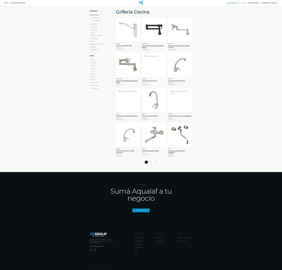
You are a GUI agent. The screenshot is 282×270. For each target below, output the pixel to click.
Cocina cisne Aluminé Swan (127, 116)
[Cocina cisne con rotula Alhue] (180, 100)
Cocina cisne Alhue (149, 81)
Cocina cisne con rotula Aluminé (125, 152)
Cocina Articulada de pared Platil (126, 82)
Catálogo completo (139, 238)
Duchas (136, 250)
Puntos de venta (160, 241)
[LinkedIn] (94, 249)
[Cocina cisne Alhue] (154, 65)
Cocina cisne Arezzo (149, 116)
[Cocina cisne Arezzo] (154, 100)
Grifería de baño (138, 247)
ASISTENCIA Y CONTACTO (269, 3)
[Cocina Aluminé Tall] (128, 30)
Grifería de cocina (138, 244)
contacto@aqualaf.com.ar (97, 246)
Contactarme (141, 210)
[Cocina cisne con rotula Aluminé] (128, 135)
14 (156, 162)
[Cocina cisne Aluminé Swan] (128, 100)
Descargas (159, 244)
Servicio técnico (182, 241)
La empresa (159, 238)
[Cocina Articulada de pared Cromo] (180, 30)
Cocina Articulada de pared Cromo (178, 47)
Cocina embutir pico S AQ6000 (176, 152)
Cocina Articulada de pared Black (152, 47)
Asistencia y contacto (183, 238)
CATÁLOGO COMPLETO (18, 3)
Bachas (136, 253)
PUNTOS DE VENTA (253, 3)
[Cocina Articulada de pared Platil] (128, 65)
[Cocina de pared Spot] (154, 135)
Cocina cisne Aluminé (176, 81)
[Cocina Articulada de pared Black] (154, 30)
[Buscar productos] (244, 3)
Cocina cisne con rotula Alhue (179, 116)
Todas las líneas (138, 241)
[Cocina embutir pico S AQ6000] (180, 135)
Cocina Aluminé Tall (124, 46)
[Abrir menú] (6, 3)
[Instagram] (91, 249)
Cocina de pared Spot (150, 151)
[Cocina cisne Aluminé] (180, 65)
